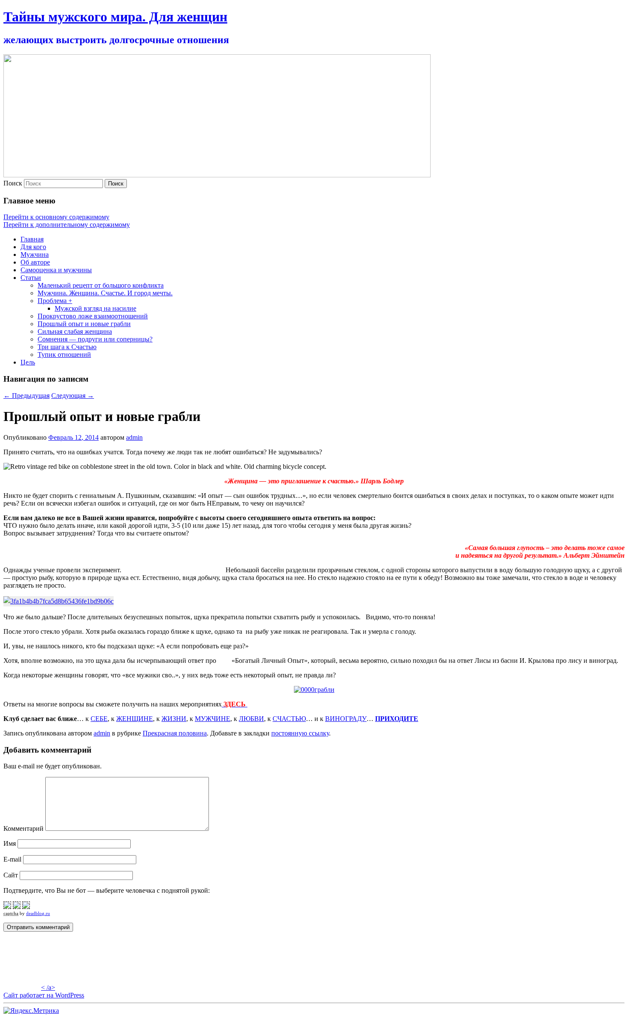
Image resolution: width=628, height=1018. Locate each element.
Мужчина (35, 254)
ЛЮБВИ (251, 718)
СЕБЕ (99, 718)
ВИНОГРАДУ (346, 718)
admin (134, 437)
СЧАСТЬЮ (289, 718)
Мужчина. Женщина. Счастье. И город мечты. (105, 293)
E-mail (12, 859)
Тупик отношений (64, 354)
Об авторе (35, 262)
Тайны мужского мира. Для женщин (115, 16)
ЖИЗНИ (173, 718)
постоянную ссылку (300, 733)
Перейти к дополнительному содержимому (66, 224)
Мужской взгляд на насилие (95, 308)
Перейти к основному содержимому (56, 217)
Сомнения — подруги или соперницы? (95, 339)
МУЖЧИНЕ (212, 718)
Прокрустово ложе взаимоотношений (93, 316)
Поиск (12, 183)
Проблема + (55, 300)
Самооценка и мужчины (56, 270)
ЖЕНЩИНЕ (134, 718)
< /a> (48, 987)
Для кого (33, 246)
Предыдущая (26, 395)
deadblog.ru (38, 913)
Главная (32, 239)
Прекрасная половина (175, 733)
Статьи (31, 277)
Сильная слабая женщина (75, 331)
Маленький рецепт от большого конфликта (101, 285)
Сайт (10, 875)
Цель (28, 362)
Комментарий (23, 828)
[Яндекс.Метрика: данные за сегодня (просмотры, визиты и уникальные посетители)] (31, 1011)
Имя (9, 843)
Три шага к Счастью (67, 346)
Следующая (72, 395)
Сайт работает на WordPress (43, 995)
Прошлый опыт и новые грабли (84, 323)
